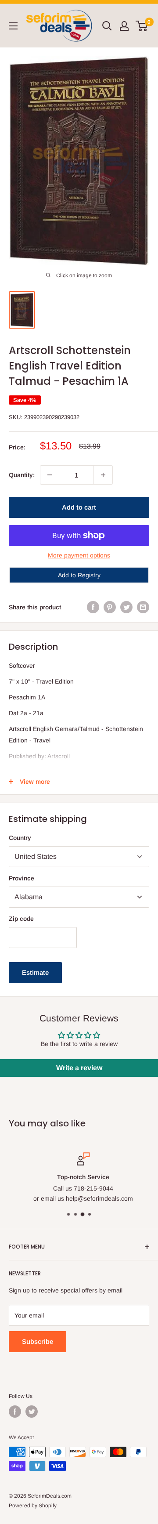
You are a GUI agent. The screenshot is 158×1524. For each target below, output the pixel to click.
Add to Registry (79, 575)
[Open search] (107, 26)
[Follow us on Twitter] (31, 1411)
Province (21, 878)
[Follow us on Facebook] (15, 1411)
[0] (141, 26)
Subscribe (37, 1341)
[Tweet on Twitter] (126, 607)
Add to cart (79, 507)
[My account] (124, 26)
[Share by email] (143, 607)
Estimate (35, 972)
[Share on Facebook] (93, 607)
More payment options (79, 555)
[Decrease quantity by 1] (49, 475)
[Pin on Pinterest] (110, 607)
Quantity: (22, 474)
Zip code (21, 918)
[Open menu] (13, 25)
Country (20, 837)
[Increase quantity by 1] (103, 475)
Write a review (79, 1068)
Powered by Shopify (33, 1505)
